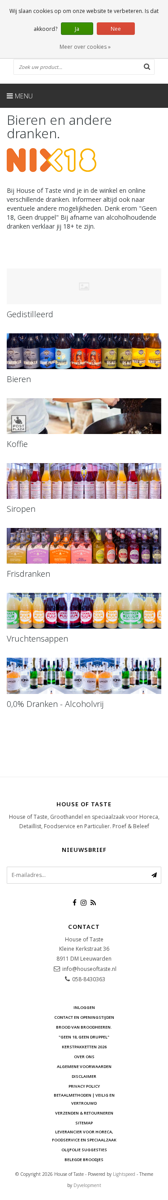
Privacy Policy (84, 1086)
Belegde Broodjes (84, 1159)
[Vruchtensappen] (84, 611)
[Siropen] (84, 481)
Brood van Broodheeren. (84, 1027)
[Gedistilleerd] (84, 286)
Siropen (21, 508)
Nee (116, 29)
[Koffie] (84, 416)
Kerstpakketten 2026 (84, 1047)
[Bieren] (84, 351)
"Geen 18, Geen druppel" (84, 1037)
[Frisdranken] (84, 546)
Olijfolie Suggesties (84, 1150)
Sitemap (84, 1123)
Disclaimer (84, 1076)
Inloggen (84, 1007)
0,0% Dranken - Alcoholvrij (55, 703)
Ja (77, 29)
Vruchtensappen (37, 638)
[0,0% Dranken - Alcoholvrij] (84, 676)
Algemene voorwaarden (84, 1066)
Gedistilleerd (30, 314)
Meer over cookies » (85, 47)
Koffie (17, 443)
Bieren (19, 379)
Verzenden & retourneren (84, 1113)
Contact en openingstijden (84, 1017)
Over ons (84, 1057)
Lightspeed (124, 1174)
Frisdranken (28, 573)
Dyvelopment (87, 1185)
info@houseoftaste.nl (89, 969)
